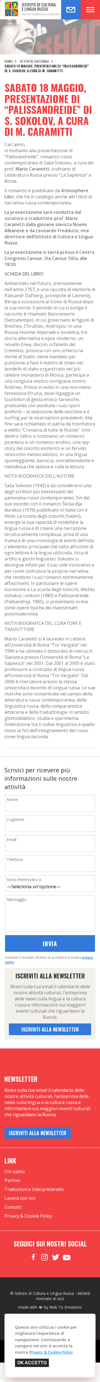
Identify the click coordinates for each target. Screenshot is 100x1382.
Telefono (15, 859)
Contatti (12, 1207)
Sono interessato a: (24, 879)
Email (11, 839)
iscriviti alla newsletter (50, 1029)
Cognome (15, 819)
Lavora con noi (19, 1198)
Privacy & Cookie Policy (28, 1216)
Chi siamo (14, 1171)
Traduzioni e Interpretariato (34, 1189)
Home (8, 61)
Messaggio (16, 899)
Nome (12, 799)
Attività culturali (34, 61)
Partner (12, 1180)
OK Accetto (32, 1362)
